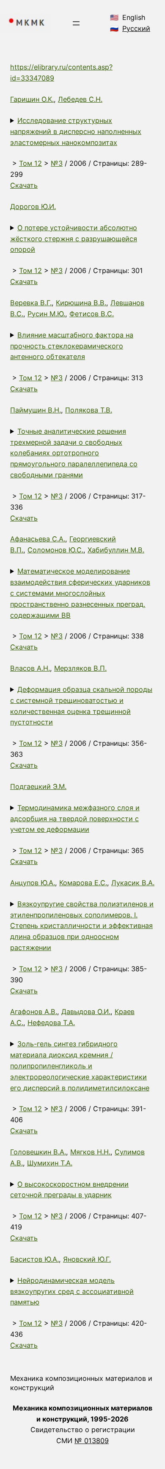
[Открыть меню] (76, 23)
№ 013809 (91, 1440)
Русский (136, 28)
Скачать (24, 185)
